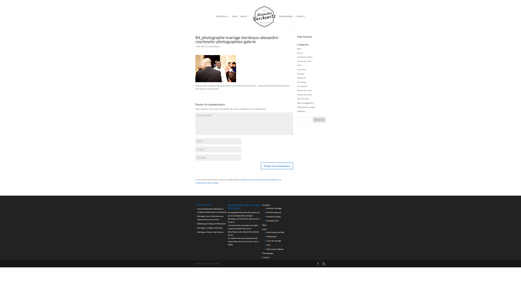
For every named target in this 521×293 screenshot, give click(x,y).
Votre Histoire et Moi (275, 232)
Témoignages (286, 16)
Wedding (301, 111)
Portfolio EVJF (272, 221)
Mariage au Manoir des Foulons (210, 232)
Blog (235, 16)
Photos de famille (304, 94)
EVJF (299, 65)
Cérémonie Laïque (304, 57)
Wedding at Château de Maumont (211, 223)
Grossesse (301, 69)
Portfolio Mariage (273, 208)
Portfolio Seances (273, 212)
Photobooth (302, 86)
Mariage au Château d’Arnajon (210, 228)
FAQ (268, 245)
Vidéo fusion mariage (306, 107)
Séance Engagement (305, 103)
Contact (300, 16)
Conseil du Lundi (304, 61)
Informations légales (274, 249)
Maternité (301, 78)
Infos (243, 16)
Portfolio (221, 16)
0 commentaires (213, 46)
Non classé (301, 82)
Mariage (300, 74)
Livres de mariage (273, 241)
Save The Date (303, 99)
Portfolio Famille (273, 216)
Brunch (300, 53)
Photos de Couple (304, 90)
